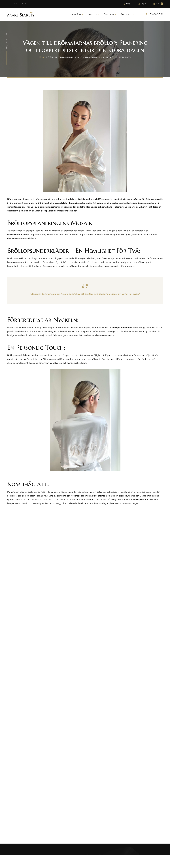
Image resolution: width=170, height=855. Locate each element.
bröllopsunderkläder (17, 234)
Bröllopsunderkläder (17, 355)
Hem (8, 4)
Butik (16, 4)
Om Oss (24, 4)
